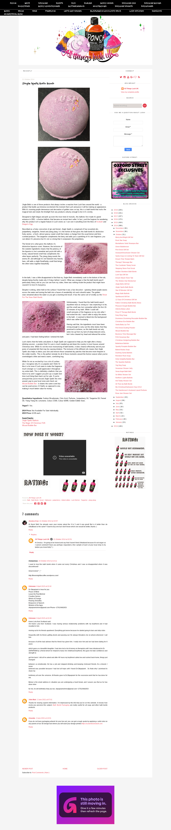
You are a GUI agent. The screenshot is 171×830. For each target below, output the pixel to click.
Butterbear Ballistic (122, 343)
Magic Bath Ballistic (122, 293)
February (119, 419)
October (119, 234)
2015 (116, 222)
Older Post (102, 769)
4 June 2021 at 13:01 (43, 718)
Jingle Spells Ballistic (30, 420)
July (117, 403)
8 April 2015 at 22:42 (43, 586)
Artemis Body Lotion (122, 309)
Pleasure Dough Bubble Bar (125, 306)
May (117, 410)
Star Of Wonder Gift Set (123, 290)
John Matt (32, 700)
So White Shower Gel (123, 375)
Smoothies (24, 6)
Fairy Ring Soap (121, 315)
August (118, 400)
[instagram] (125, 77)
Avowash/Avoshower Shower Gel (127, 253)
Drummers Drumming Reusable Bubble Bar (131, 318)
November (120, 231)
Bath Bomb (35, 500)
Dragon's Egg (27, 224)
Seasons (157, 11)
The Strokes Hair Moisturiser (125, 281)
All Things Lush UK (42, 539)
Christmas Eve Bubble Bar (125, 321)
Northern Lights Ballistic (124, 378)
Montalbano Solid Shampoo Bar (127, 243)
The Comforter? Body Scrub (125, 265)
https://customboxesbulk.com (92, 724)
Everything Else (13, 14)
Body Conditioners (49, 6)
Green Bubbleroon (122, 247)
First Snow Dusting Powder (125, 328)
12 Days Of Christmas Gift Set (126, 300)
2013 (116, 426)
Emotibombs (99, 6)
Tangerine (84, 500)
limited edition (66, 500)
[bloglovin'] (135, 77)
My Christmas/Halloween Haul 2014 (128, 387)
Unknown (32, 586)
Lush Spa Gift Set (121, 275)
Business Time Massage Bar (125, 334)
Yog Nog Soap (120, 365)
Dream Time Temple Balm (124, 259)
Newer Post (27, 769)
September (120, 397)
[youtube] (128, 77)
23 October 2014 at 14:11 (48, 561)
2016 (116, 219)
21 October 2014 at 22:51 (62, 539)
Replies (34, 535)
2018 (116, 213)
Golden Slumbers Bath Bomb (126, 272)
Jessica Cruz (34, 521)
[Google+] (132, 77)
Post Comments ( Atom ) (40, 773)
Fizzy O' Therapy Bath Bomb (125, 312)
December (120, 228)
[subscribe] (139, 77)
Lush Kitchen (136, 11)
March (118, 416)
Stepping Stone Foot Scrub (125, 268)
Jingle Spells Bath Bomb (124, 287)
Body (7, 11)
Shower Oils (129, 3)
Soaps (59, 3)
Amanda (32, 718)
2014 (116, 225)
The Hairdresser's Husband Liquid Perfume (131, 390)
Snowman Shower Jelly (124, 368)
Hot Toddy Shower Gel (123, 381)
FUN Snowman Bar (122, 337)
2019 (116, 210)
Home (13, 3)
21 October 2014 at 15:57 (48, 521)
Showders (147, 6)
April (117, 413)
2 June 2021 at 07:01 (44, 700)
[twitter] (121, 77)
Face (21, 11)
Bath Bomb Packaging (61, 705)
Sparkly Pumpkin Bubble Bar (125, 346)
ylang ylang (92, 500)
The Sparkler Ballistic (123, 362)
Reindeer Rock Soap (123, 356)
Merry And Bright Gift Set (124, 237)
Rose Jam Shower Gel (123, 393)
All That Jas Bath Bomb (123, 384)
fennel (42, 500)
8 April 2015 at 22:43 (43, 618)
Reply (31, 530)
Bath (27, 3)
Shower (43, 3)
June (118, 407)
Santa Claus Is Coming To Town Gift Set (129, 256)
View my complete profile (130, 92)
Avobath (99, 222)
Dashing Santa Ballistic (123, 353)
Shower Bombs (152, 3)
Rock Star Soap (121, 240)
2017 (116, 216)
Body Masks (106, 3)
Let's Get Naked (73, 11)
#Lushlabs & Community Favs (105, 11)
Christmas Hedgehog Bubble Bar (127, 340)
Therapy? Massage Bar (123, 262)
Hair (34, 11)
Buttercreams (76, 6)
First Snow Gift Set (122, 250)
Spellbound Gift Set (122, 296)
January (119, 422)
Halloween (48, 500)
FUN (73, 3)
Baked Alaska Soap (122, 350)
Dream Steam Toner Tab (124, 278)
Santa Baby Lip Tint (122, 325)
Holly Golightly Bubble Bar (125, 359)
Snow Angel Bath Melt (123, 371)
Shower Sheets (124, 6)
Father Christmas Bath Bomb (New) (128, 303)
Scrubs (88, 3)
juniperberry (57, 500)
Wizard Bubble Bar (29, 384)
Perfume (50, 11)
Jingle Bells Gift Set (122, 284)
